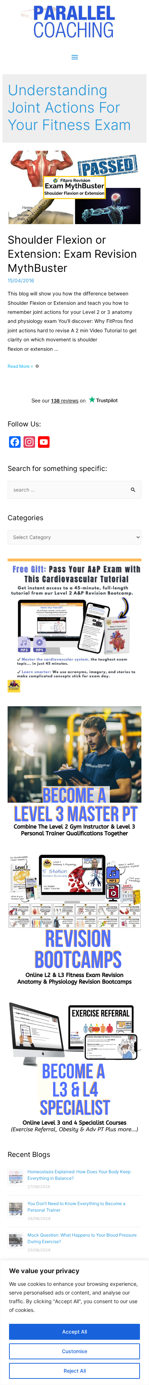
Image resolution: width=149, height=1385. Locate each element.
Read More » (20, 366)
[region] (74, 1322)
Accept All (74, 1332)
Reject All (75, 1371)
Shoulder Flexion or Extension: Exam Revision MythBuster (72, 253)
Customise (74, 1351)
